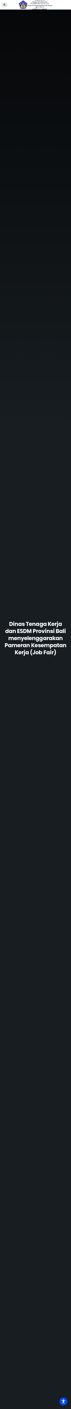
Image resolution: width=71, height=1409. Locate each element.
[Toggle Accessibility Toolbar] (63, 1401)
